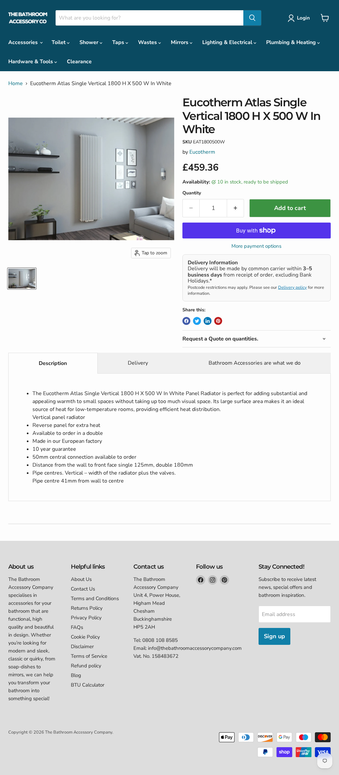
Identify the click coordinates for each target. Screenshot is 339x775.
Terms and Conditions (95, 598)
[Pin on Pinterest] (218, 321)
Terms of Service (89, 656)
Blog (76, 675)
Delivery (138, 363)
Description (53, 363)
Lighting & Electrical (228, 42)
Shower (89, 42)
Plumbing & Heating (291, 42)
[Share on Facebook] (186, 321)
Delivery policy (292, 287)
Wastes (148, 42)
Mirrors (180, 42)
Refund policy (86, 665)
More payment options (256, 246)
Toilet (59, 42)
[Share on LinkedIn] (208, 321)
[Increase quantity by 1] (235, 208)
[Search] (252, 18)
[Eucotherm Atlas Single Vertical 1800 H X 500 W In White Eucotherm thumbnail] (22, 278)
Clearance (79, 61)
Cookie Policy (85, 637)
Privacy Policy (86, 617)
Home (15, 83)
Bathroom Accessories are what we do (255, 363)
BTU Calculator (87, 685)
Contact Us (83, 589)
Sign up (274, 636)
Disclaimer (82, 646)
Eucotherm (202, 152)
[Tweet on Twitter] (197, 321)
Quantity (191, 193)
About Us (81, 579)
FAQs (77, 627)
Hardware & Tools (31, 61)
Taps (118, 42)
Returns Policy (87, 608)
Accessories (23, 42)
